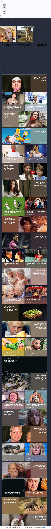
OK (43, 527)
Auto (1, 1)
